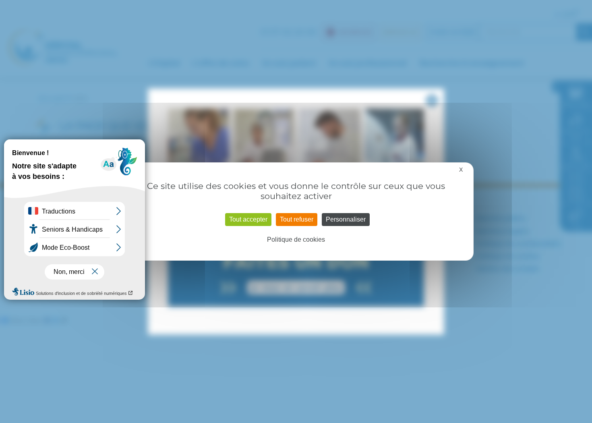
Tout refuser (296, 219)
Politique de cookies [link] (296, 239)
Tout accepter (248, 219)
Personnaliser (346, 219)
